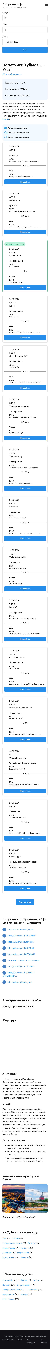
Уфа (6, 1238)
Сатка (38, 1280)
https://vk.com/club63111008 (20, 948)
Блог (20, 1339)
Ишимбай (9, 1280)
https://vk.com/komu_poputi (20, 929)
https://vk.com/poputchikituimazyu (23, 960)
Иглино (18, 1238)
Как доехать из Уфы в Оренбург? (18, 1217)
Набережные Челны (14, 1243)
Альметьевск (10, 1248)
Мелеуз (26, 1294)
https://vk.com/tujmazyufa (19, 982)
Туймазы (24, 1280)
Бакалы (26, 1257)
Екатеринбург (10, 1257)
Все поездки (25, 902)
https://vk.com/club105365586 (21, 935)
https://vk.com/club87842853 (21, 954)
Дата (4, 36)
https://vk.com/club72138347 (20, 966)
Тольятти (27, 1248)
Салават (8, 1285)
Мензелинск (10, 1294)
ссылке (5, 119)
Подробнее (25, 182)
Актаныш (35, 1289)
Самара (33, 1243)
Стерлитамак (26, 1285)
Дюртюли (8, 1252)
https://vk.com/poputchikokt (20, 942)
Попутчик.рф (12, 4)
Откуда (5, 12)
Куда (4, 24)
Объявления (8, 1339)
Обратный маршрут (12, 74)
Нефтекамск (25, 1252)
